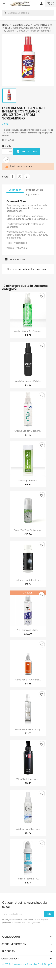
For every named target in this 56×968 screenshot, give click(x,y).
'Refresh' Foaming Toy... (28, 878)
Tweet (20, 176)
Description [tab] (15, 189)
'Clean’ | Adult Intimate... (28, 779)
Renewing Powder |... (28, 480)
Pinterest (27, 176)
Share (12, 176)
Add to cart (26, 151)
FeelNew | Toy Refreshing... (28, 580)
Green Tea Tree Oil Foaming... (28, 530)
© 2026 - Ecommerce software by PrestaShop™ (27, 964)
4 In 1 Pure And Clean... (28, 630)
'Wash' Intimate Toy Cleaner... (28, 331)
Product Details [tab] (34, 189)
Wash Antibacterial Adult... (28, 381)
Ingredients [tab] (32, 194)
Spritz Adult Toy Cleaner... (28, 679)
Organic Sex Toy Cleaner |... (28, 430)
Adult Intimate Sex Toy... (28, 829)
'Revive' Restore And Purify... (28, 729)
